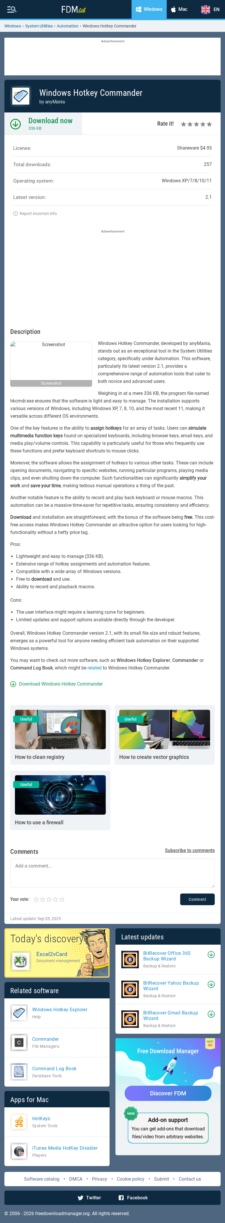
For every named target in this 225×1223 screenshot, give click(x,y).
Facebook (137, 1198)
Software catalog (41, 1179)
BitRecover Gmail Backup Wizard (170, 1015)
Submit (161, 1179)
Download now (50, 120)
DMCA (75, 1179)
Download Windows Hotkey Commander (61, 684)
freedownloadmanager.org (62, 1213)
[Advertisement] (112, 57)
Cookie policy (130, 1179)
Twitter (93, 1198)
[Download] (211, 954)
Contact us (190, 1179)
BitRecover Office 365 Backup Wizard (166, 956)
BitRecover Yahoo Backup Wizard (171, 985)
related (95, 668)
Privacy (99, 1179)
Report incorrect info (38, 213)
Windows (12, 26)
